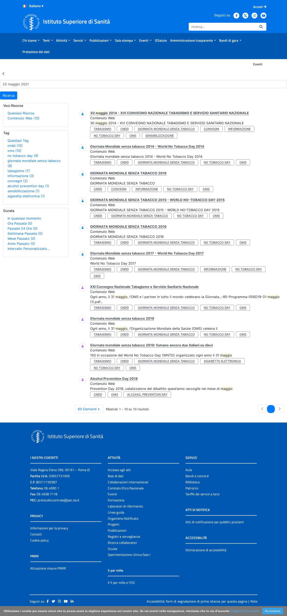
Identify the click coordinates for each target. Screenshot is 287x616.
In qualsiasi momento (24, 218)
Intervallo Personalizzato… (29, 248)
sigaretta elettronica (26, 196)
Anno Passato (21, 243)
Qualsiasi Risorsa (21, 113)
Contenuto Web (23, 118)
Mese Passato (21, 238)
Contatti (36, 534)
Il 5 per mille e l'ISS (121, 582)
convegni (18, 181)
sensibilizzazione (23, 191)
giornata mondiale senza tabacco (166, 129)
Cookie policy (39, 540)
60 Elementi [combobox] (87, 409)
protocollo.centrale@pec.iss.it (58, 500)
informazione (21, 176)
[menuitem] (31, 40)
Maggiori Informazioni (244, 611)
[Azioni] (25, 6)
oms (14, 150)
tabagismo (19, 171)
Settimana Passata (25, 233)
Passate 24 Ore (23, 228)
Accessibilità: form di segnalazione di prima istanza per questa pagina (197, 601)
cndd (15, 145)
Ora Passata (20, 223)
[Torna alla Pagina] (3, 73)
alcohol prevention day (28, 186)
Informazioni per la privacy (49, 528)
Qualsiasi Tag (18, 140)
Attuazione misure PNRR (48, 568)
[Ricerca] (261, 26)
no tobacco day (23, 156)
